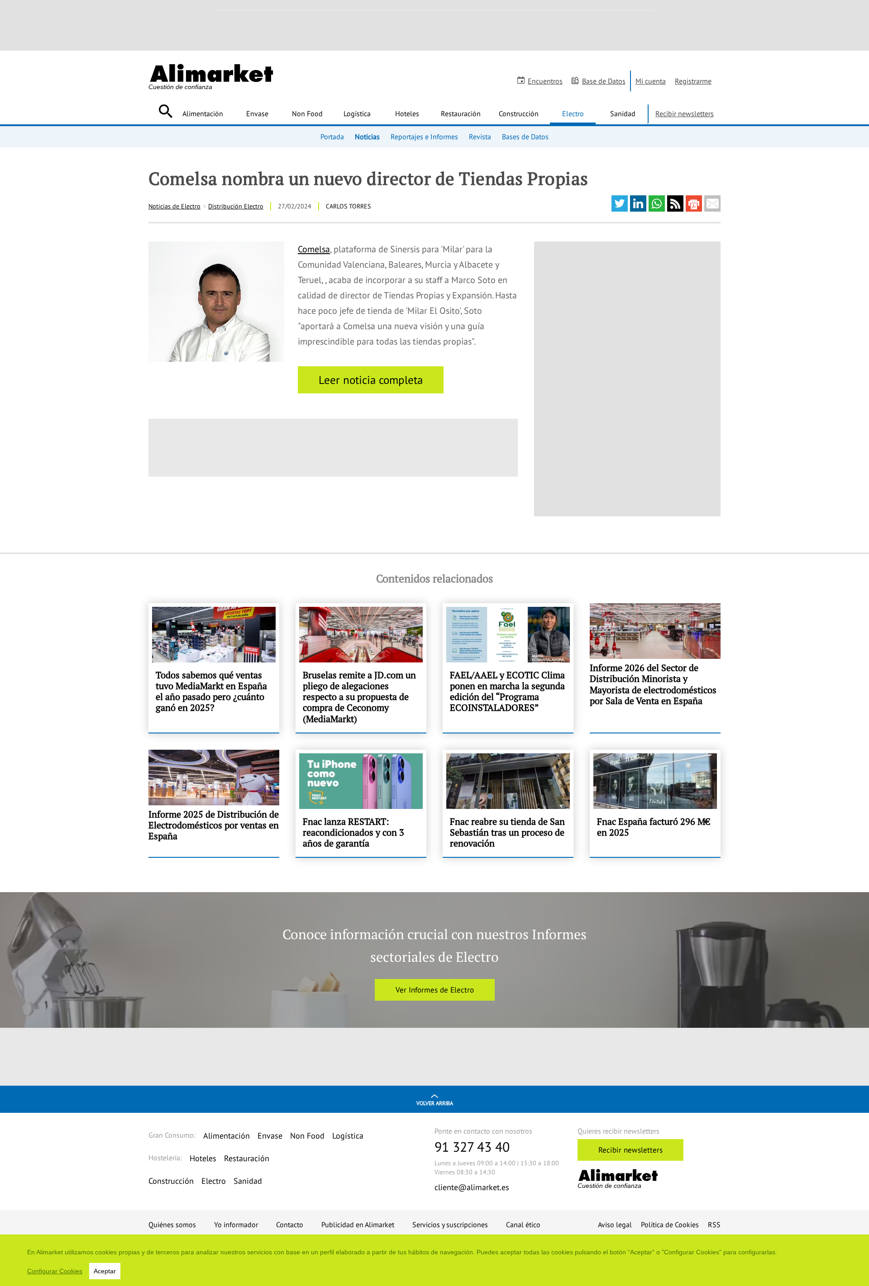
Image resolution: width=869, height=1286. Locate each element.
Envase (257, 113)
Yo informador (236, 1224)
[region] (434, 1260)
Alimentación (202, 113)
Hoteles (407, 113)
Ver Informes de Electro (435, 990)
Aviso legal (615, 1224)
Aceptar (105, 1271)
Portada (332, 136)
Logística (357, 113)
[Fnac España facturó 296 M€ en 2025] (655, 803)
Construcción (519, 113)
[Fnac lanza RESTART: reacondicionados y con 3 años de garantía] (361, 803)
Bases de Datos (525, 136)
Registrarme (693, 80)
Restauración (461, 113)
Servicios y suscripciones (450, 1224)
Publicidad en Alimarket (357, 1224)
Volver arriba (434, 1103)
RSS (714, 1224)
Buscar (165, 111)
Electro (573, 113)
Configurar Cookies (54, 1271)
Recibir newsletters (684, 113)
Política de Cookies (670, 1224)
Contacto (289, 1224)
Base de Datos (603, 80)
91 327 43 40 (472, 1146)
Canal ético (523, 1224)
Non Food (307, 113)
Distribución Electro (235, 206)
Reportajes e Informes (424, 136)
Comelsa (314, 249)
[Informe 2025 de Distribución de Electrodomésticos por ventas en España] (213, 803)
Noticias (367, 136)
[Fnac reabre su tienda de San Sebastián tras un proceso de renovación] (508, 803)
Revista (480, 136)
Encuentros (545, 80)
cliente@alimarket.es (471, 1187)
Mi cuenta (650, 80)
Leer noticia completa (371, 380)
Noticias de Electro (174, 206)
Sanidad (622, 113)
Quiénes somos (172, 1224)
